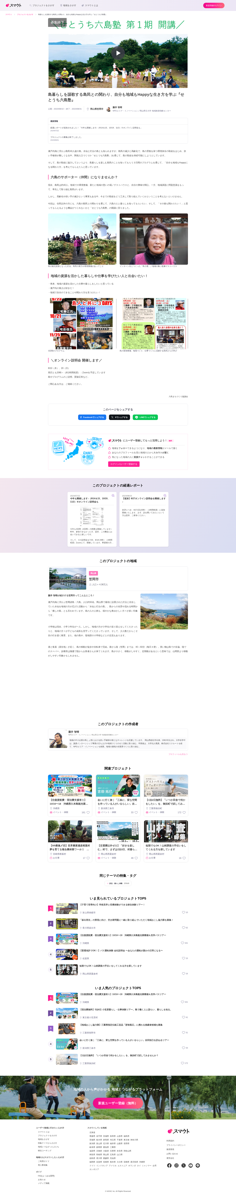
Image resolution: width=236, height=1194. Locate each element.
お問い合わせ (172, 1154)
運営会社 (170, 1158)
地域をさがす (43, 1139)
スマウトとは (43, 1132)
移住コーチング (44, 1150)
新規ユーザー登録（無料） (118, 1103)
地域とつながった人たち (48, 1147)
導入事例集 (43, 1165)
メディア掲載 (43, 1183)
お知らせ (42, 1179)
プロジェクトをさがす (47, 1135)
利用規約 (170, 1141)
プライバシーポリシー (176, 1145)
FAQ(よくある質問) (46, 1176)
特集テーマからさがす (47, 1143)
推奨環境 (170, 1149)
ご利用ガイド (43, 1161)
